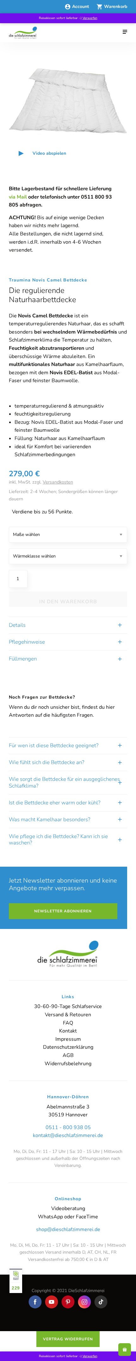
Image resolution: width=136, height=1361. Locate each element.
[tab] (68, 745)
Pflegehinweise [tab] (27, 642)
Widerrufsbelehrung (68, 1063)
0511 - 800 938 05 (68, 1127)
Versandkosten (58, 482)
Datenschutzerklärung (68, 1047)
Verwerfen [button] (90, 18)
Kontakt (68, 1030)
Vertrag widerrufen (68, 1339)
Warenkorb (115, 6)
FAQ (68, 1022)
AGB (68, 1055)
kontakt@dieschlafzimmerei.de (68, 1135)
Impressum (68, 1039)
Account (81, 6)
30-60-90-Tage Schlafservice (68, 1006)
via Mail (18, 196)
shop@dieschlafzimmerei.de (68, 1229)
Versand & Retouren (68, 1014)
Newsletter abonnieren (63, 911)
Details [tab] (17, 625)
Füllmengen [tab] (23, 658)
